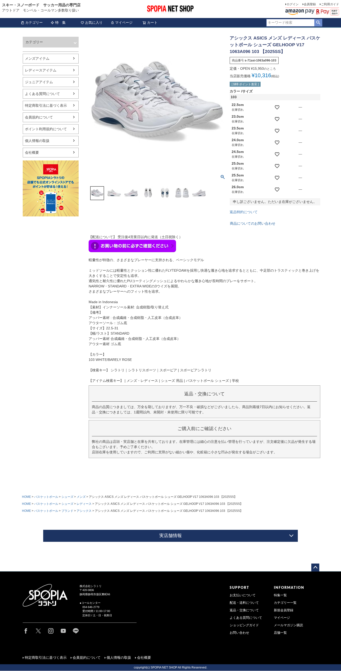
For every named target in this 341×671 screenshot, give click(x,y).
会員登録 (310, 4)
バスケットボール (46, 497)
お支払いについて (243, 595)
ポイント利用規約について (46, 129)
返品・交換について (244, 610)
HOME (26, 497)
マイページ (124, 22)
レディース (84, 504)
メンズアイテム (37, 58)
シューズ (67, 497)
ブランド (67, 511)
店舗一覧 (280, 633)
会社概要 (32, 152)
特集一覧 (280, 595)
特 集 (60, 22)
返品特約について (244, 212)
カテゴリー (34, 22)
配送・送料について (244, 603)
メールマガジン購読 (288, 625)
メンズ (81, 497)
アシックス (84, 511)
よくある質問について (42, 94)
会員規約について (39, 117)
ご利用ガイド (330, 4)
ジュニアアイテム (39, 82)
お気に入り (94, 22)
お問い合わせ (239, 633)
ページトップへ (315, 568)
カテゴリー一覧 (285, 603)
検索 (318, 22)
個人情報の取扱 (37, 141)
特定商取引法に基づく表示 (46, 105)
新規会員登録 (283, 610)
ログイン (293, 4)
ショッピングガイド (244, 625)
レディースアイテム (40, 70)
